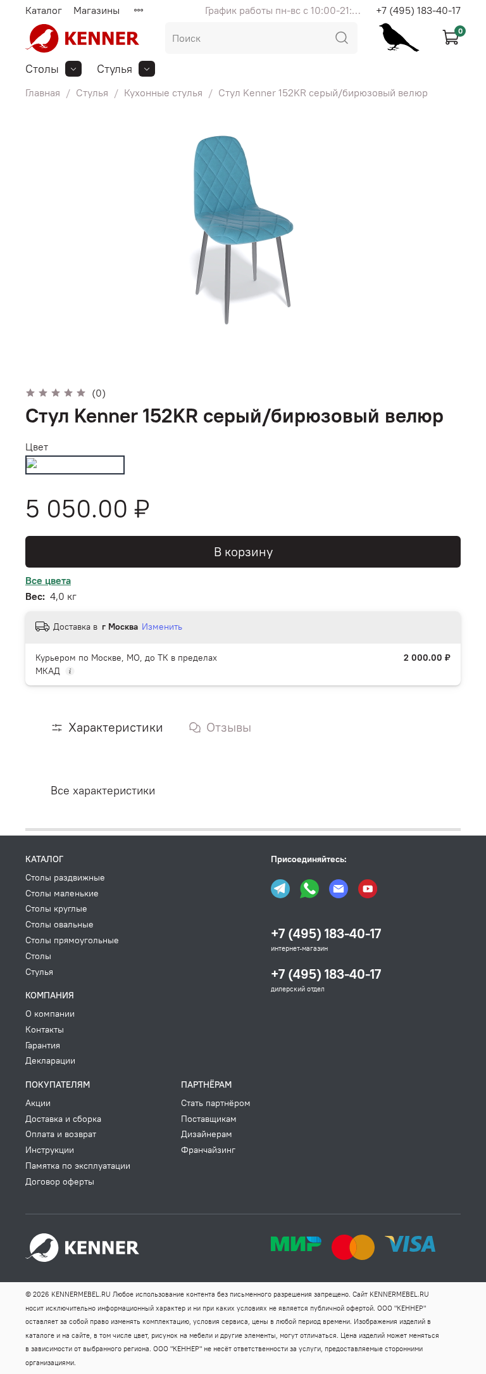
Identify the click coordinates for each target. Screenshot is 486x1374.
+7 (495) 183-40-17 (418, 10)
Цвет (36, 446)
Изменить (162, 626)
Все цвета (48, 580)
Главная (42, 92)
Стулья (92, 92)
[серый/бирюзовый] (75, 464)
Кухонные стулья (163, 92)
